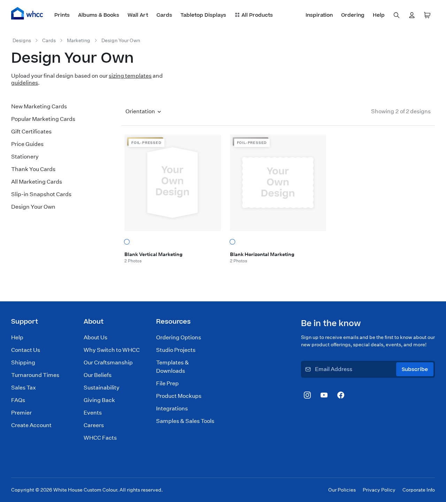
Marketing (78, 40)
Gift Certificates (31, 131)
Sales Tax (23, 387)
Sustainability (102, 387)
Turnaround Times (35, 375)
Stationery (25, 156)
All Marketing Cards (36, 181)
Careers (94, 425)
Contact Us (25, 350)
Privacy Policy (379, 490)
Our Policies (342, 490)
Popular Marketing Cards (43, 119)
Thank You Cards (33, 169)
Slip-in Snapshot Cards (41, 194)
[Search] (396, 15)
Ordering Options (178, 337)
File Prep (167, 383)
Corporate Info (418, 490)
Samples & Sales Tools (185, 421)
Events (93, 412)
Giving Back (99, 400)
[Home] (27, 13)
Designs (22, 40)
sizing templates (130, 75)
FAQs (18, 400)
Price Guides (27, 144)
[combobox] (396, 15)
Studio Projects (175, 350)
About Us (95, 337)
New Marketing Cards (39, 106)
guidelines (24, 82)
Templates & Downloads (172, 366)
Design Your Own (120, 40)
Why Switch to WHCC (112, 350)
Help (17, 337)
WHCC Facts (100, 437)
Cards (49, 40)
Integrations (172, 408)
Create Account (31, 425)
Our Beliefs (98, 375)
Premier (21, 412)
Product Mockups (178, 396)
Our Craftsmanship (108, 362)
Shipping (23, 362)
